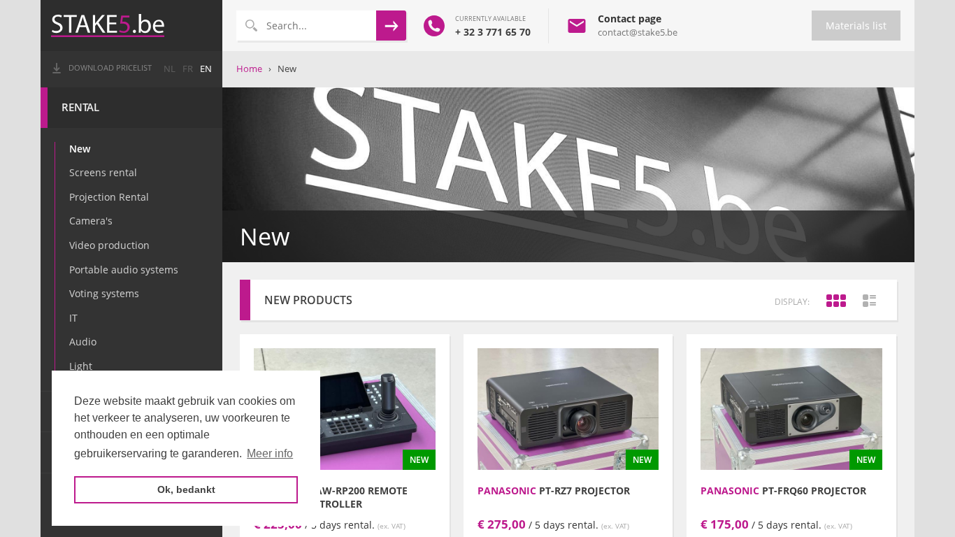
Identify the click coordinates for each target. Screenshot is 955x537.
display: (792, 302)
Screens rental (103, 172)
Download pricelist (110, 68)
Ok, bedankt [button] (186, 489)
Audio (82, 341)
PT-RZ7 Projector (554, 490)
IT (73, 317)
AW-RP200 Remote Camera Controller (331, 497)
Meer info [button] (270, 453)
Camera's (91, 220)
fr (187, 69)
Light (80, 366)
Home (249, 68)
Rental (80, 107)
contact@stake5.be (637, 32)
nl (169, 69)
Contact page (629, 18)
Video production (109, 245)
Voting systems (104, 293)
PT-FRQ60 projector (783, 490)
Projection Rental (109, 196)
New (79, 148)
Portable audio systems (123, 269)
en (206, 69)
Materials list (856, 25)
